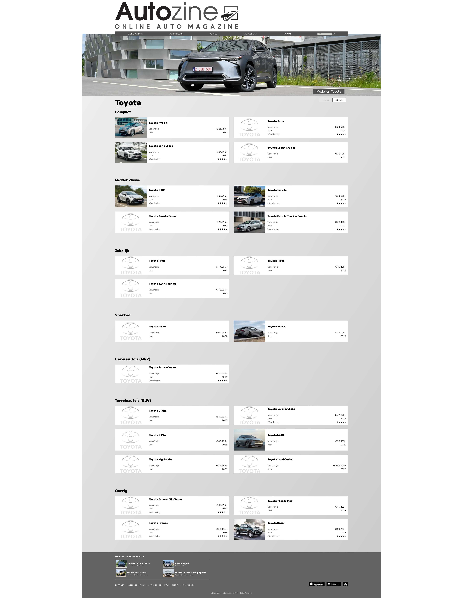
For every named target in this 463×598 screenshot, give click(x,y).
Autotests (176, 33)
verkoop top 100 (158, 584)
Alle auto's (135, 33)
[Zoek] (334, 33)
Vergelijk (250, 33)
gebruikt (339, 100)
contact (120, 584)
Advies (213, 33)
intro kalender (136, 584)
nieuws (176, 584)
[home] (344, 585)
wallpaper (188, 584)
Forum (287, 33)
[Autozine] (231, 14)
